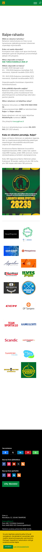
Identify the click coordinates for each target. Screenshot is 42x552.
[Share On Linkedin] (20, 452)
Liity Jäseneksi (10, 484)
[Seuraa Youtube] (14, 464)
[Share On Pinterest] (28, 452)
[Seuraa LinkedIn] (14, 475)
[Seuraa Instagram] (9, 464)
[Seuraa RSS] (23, 464)
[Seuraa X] (18, 464)
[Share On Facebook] (5, 452)
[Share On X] (13, 452)
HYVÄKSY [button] (8, 546)
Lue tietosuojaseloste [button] (21, 547)
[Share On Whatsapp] (35, 452)
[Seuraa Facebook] (4, 464)
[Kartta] (21, 500)
